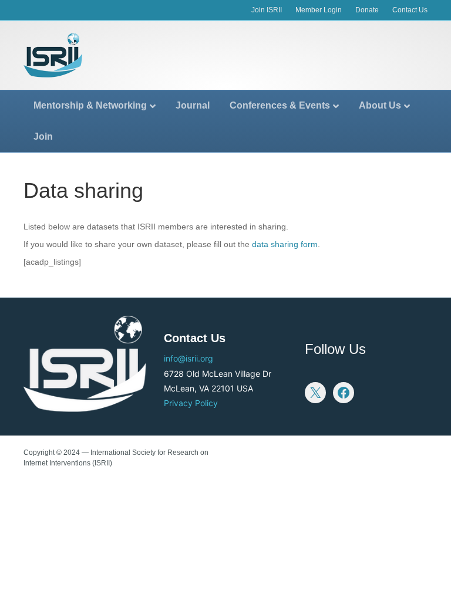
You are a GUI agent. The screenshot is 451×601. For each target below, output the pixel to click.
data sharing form (285, 244)
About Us (380, 105)
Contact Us (410, 10)
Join (43, 136)
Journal (193, 105)
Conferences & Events (280, 105)
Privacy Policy (191, 403)
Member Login (318, 10)
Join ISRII (266, 10)
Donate (367, 10)
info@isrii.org (188, 358)
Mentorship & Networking (90, 105)
